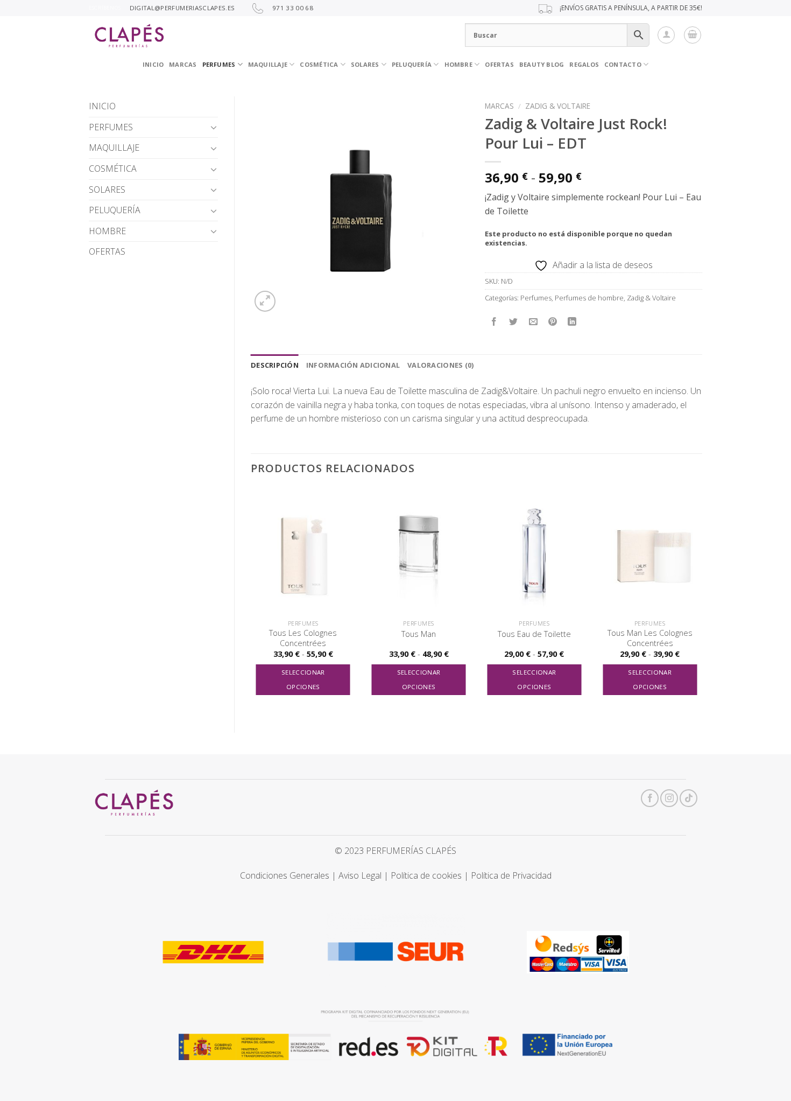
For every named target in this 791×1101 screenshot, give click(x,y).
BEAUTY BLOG (541, 64)
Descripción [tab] (275, 365)
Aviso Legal (360, 875)
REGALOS (584, 64)
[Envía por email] (533, 322)
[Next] (702, 601)
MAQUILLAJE (114, 147)
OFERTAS (499, 64)
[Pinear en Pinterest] (552, 322)
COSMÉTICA (319, 64)
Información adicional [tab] (353, 365)
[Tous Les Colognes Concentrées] (303, 551)
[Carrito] (692, 35)
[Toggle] (213, 127)
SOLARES (365, 64)
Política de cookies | (431, 875)
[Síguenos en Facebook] (650, 798)
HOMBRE (107, 231)
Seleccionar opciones (303, 679)
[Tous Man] (418, 551)
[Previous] (251, 601)
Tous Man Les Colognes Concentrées (650, 638)
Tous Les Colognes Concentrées (303, 638)
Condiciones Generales (284, 875)
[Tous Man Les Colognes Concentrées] (649, 551)
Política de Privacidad (511, 875)
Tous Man (418, 634)
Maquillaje (267, 64)
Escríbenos (105, 7)
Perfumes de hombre (589, 298)
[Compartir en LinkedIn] (572, 322)
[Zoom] (265, 301)
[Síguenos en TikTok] (688, 798)
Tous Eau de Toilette (534, 634)
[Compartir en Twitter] (513, 322)
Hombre (458, 64)
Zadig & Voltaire (557, 106)
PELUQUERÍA (412, 64)
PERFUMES (219, 64)
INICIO (153, 64)
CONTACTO (622, 64)
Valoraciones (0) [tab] (440, 365)
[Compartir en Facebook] (494, 322)
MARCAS (182, 64)
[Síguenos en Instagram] (669, 798)
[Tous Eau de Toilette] (534, 551)
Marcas (499, 106)
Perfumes (536, 298)
